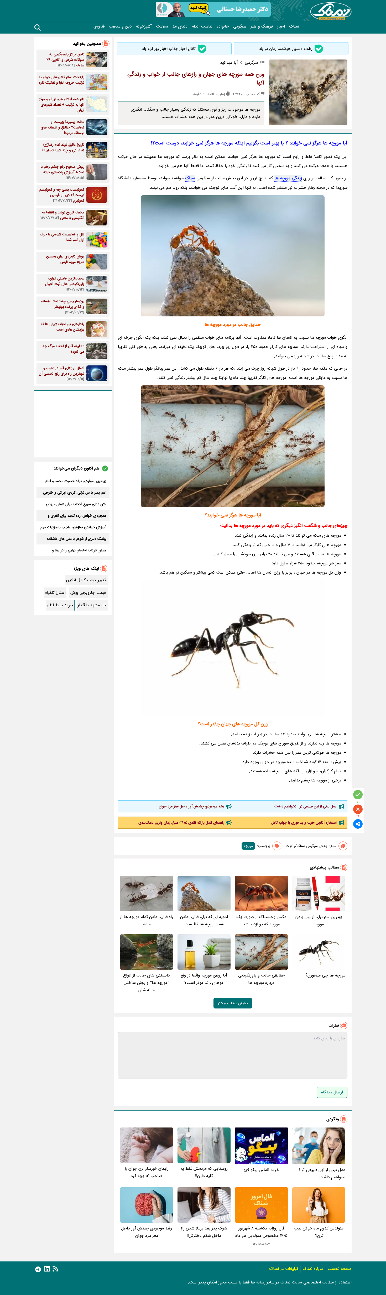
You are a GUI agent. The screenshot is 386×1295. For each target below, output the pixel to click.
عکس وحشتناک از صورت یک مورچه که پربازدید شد (261, 920)
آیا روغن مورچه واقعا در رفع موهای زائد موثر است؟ (204, 979)
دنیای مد (179, 26)
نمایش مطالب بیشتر (233, 1003)
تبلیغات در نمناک (283, 1268)
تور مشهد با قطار (92, 605)
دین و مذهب (120, 26)
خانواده (223, 26)
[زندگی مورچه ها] (232, 255)
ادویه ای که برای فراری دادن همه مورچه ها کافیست (204, 920)
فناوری (99, 26)
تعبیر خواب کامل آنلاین (86, 580)
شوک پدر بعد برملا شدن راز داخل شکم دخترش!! (204, 1232)
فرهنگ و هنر (262, 26)
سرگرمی (240, 26)
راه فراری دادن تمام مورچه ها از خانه (146, 920)
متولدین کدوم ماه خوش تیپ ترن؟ (318, 1232)
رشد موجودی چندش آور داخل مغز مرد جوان (191, 806)
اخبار (281, 26)
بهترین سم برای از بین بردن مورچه (318, 920)
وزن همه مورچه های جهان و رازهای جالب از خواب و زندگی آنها (195, 78)
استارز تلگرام (55, 592)
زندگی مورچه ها (288, 178)
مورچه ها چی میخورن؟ (325, 975)
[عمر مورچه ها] (232, 648)
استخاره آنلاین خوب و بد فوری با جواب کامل (304, 822)
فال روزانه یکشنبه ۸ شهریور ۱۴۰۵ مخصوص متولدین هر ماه (261, 1232)
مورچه (248, 846)
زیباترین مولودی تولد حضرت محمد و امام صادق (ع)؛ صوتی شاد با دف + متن (75, 481)
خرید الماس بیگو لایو (261, 1170)
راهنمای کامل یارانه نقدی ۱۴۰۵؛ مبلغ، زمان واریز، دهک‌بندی (181, 822)
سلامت (162, 26)
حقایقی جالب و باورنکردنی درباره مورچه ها (261, 979)
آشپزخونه (144, 26)
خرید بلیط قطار (60, 605)
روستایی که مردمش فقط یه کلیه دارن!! (204, 1172)
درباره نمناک (312, 1268)
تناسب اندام (202, 26)
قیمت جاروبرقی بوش (88, 592)
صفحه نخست (339, 1268)
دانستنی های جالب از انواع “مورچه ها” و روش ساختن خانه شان (146, 982)
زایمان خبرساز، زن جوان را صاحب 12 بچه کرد (147, 1172)
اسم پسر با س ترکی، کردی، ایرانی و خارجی (74, 492)
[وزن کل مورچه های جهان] (232, 446)
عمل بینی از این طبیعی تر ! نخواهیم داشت (305, 806)
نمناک (294, 26)
